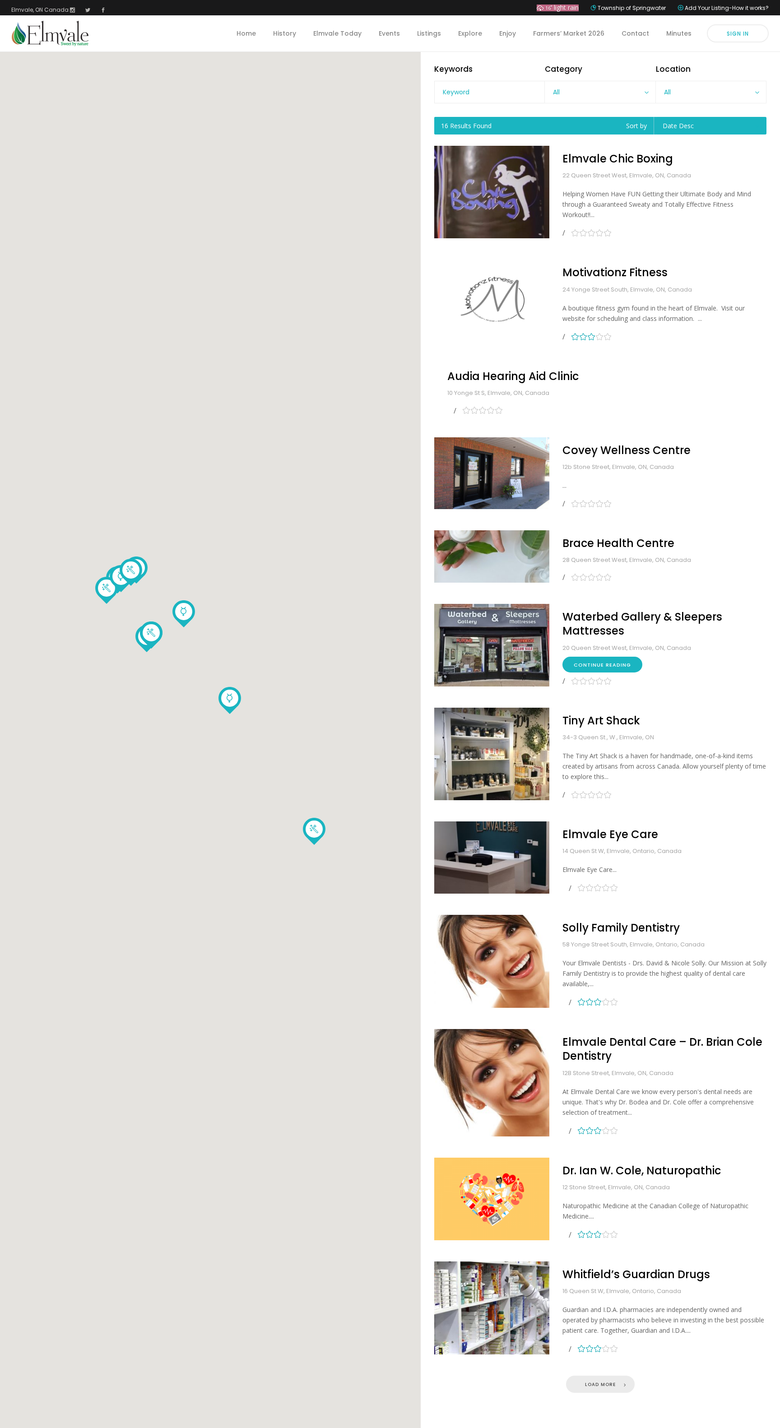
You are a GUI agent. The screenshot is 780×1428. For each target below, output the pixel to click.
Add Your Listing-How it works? (727, 8)
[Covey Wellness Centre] (491, 473)
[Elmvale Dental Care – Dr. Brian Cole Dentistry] (491, 1082)
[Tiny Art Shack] (491, 754)
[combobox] (599, 92)
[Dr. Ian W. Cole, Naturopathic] (491, 1199)
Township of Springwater (632, 8)
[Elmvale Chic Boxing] (491, 192)
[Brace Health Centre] (491, 556)
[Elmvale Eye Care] (491, 857)
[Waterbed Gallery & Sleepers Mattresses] (491, 645)
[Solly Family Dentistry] (491, 961)
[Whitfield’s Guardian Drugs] (491, 1307)
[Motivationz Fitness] (491, 301)
